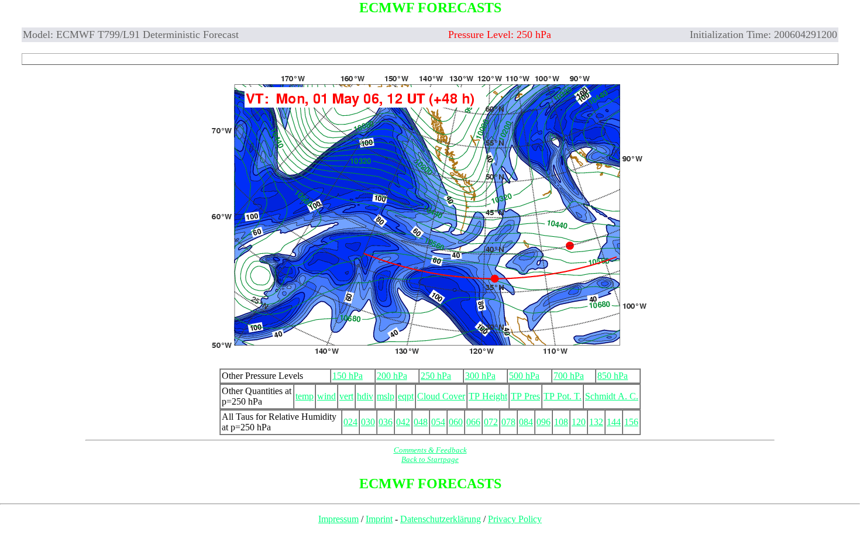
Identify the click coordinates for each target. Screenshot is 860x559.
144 (614, 422)
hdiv (365, 396)
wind (326, 396)
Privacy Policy (515, 519)
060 (456, 422)
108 (561, 422)
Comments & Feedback (430, 450)
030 (368, 422)
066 (473, 422)
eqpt (406, 396)
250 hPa (436, 376)
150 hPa (347, 376)
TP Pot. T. (562, 396)
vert (346, 396)
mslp (385, 396)
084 (526, 422)
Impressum (338, 519)
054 (438, 422)
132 (596, 422)
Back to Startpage (430, 459)
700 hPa (568, 376)
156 (631, 422)
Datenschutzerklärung (440, 519)
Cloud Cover (441, 396)
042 (403, 422)
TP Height (488, 396)
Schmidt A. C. (611, 396)
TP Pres (525, 396)
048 (421, 422)
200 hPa (392, 376)
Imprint (379, 519)
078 (508, 422)
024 (350, 422)
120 (579, 422)
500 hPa (524, 376)
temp (304, 396)
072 (491, 422)
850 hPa (612, 376)
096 (543, 422)
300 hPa (480, 376)
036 (386, 422)
